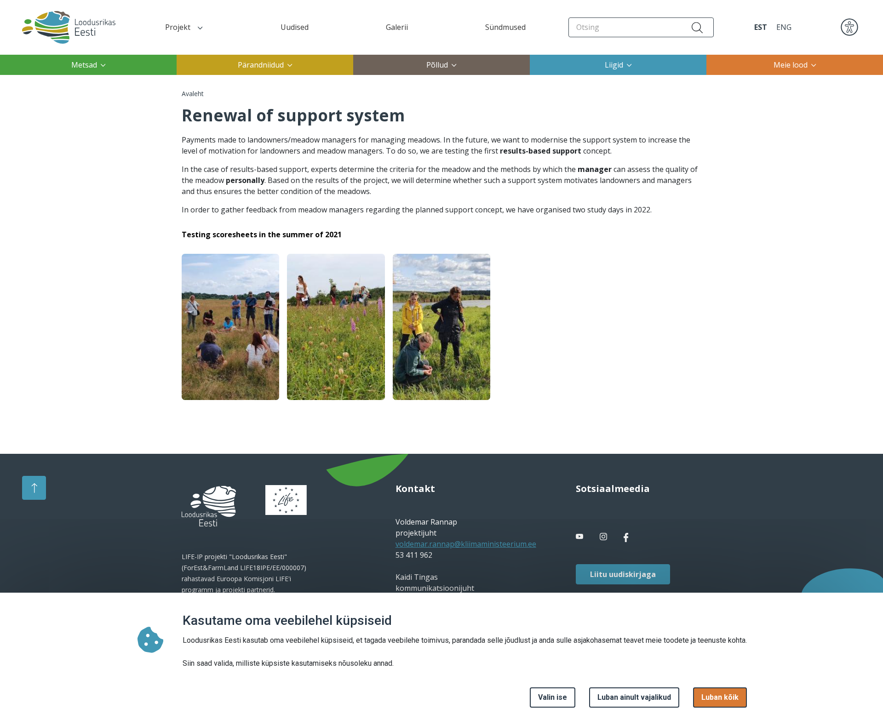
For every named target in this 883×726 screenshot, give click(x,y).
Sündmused (505, 27)
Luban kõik (720, 697)
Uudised (295, 27)
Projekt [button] (177, 27)
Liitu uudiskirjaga (623, 574)
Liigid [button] (614, 65)
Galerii (397, 27)
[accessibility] (849, 27)
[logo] (209, 506)
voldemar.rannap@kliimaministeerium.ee (466, 544)
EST (760, 27)
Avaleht (193, 93)
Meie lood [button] (791, 65)
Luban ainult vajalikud (634, 697)
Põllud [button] (437, 65)
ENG (783, 27)
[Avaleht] (60, 27)
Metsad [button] (84, 65)
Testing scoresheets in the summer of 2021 (262, 234)
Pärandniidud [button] (261, 65)
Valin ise (552, 697)
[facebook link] (580, 537)
